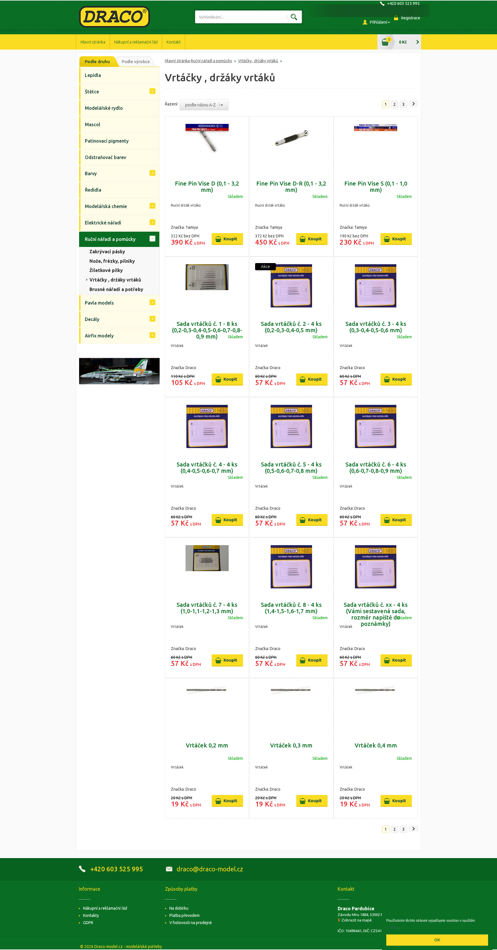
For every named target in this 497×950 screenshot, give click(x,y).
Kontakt (174, 42)
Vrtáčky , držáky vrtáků (258, 60)
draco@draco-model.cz (210, 868)
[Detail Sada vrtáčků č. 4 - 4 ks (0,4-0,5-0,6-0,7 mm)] (207, 426)
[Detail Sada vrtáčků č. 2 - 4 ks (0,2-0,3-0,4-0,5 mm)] (291, 285)
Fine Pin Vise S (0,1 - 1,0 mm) (375, 186)
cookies (392, 928)
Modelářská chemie (106, 206)
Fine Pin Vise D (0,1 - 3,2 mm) (207, 186)
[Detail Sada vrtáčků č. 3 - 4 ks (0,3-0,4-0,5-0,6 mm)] (376, 285)
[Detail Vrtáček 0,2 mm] (207, 707)
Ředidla (93, 189)
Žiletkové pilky (106, 270)
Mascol (92, 124)
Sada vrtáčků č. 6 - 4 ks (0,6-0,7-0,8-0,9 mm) (375, 467)
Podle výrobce (136, 61)
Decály (92, 319)
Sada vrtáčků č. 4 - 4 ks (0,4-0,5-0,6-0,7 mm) (207, 467)
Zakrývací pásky (107, 251)
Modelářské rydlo (104, 108)
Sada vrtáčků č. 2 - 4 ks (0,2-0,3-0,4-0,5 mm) (291, 326)
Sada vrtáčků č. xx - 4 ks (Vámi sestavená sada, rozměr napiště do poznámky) (376, 614)
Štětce (92, 91)
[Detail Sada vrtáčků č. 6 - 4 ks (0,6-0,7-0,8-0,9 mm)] (376, 426)
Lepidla (93, 75)
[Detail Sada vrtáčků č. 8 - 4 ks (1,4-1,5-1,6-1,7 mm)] (291, 566)
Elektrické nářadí (103, 222)
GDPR (88, 922)
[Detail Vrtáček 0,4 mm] (376, 707)
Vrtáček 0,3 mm (291, 745)
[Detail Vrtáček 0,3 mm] (291, 707)
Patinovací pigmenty (107, 140)
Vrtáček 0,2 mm (207, 745)
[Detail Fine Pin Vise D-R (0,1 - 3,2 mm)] (291, 145)
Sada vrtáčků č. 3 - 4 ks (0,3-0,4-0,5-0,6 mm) (375, 326)
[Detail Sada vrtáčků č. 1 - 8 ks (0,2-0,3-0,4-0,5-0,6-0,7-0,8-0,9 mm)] (207, 285)
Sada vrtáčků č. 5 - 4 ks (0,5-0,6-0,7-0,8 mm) (291, 467)
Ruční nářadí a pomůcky (211, 60)
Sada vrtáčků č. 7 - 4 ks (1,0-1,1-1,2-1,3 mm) (207, 607)
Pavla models (99, 302)
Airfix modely (99, 335)
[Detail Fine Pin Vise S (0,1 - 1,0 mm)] (376, 145)
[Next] (413, 103)
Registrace (410, 18)
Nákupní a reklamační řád (136, 42)
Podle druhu (97, 61)
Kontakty (91, 915)
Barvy (91, 173)
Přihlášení (378, 22)
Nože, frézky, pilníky (112, 261)
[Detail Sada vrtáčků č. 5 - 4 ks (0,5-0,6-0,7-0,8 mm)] (291, 426)
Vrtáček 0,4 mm (376, 745)
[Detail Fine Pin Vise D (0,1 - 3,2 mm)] (207, 145)
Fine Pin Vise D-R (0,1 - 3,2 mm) (291, 186)
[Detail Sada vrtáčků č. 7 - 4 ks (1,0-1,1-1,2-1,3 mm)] (207, 566)
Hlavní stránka (93, 42)
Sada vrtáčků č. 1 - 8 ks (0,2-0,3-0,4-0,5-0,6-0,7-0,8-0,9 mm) (207, 330)
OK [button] (437, 940)
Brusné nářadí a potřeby (116, 289)
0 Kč (403, 42)
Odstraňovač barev (105, 157)
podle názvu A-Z (202, 104)
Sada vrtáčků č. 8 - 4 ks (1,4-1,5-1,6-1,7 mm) (291, 607)
